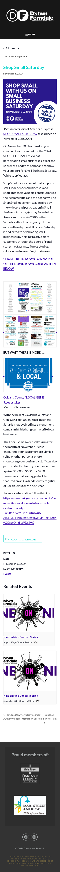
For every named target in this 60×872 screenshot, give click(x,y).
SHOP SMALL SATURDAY (20, 134)
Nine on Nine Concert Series (21, 637)
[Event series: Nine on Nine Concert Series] (35, 642)
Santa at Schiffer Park (49, 716)
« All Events (11, 48)
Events (7, 573)
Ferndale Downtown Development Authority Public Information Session (22, 716)
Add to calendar (23, 539)
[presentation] (29, 613)
